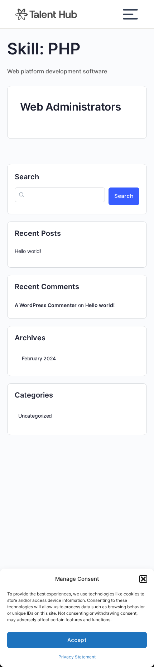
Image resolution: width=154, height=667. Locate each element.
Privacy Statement (77, 656)
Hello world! (28, 251)
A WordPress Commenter (46, 305)
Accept (77, 640)
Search (27, 176)
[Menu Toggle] (130, 14)
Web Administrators (70, 106)
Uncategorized (35, 416)
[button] (143, 579)
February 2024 (39, 358)
